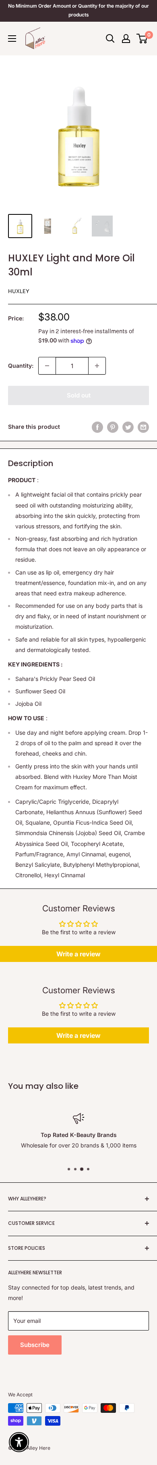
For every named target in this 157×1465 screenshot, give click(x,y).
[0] (142, 38)
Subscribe (35, 1345)
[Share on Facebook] (97, 426)
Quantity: (20, 365)
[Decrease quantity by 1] (47, 365)
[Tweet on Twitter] (128, 426)
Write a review (78, 954)
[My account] (126, 38)
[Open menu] (12, 38)
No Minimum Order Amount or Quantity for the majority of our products (78, 10)
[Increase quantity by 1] (97, 365)
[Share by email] (143, 426)
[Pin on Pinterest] (112, 426)
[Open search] (110, 38)
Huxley (18, 291)
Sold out (79, 395)
